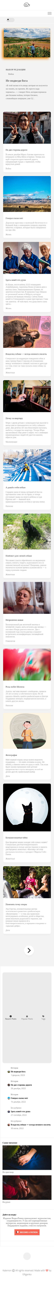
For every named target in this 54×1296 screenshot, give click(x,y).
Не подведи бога (17, 80)
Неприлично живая (14, 620)
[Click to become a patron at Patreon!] (27, 1236)
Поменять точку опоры (16, 904)
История (14, 1068)
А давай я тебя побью (15, 487)
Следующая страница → (29, 950)
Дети (8, 776)
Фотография (11, 755)
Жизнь (8, 234)
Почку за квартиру (14, 418)
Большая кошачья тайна (17, 837)
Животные (10, 373)
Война (11, 74)
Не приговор (8, 1172)
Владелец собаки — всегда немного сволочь (26, 354)
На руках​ (6, 1202)
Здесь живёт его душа (16, 280)
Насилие (9, 506)
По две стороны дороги (16, 150)
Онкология (10, 641)
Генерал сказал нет (14, 218)
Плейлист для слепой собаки (19, 556)
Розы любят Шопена (15, 686)
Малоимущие (11, 442)
